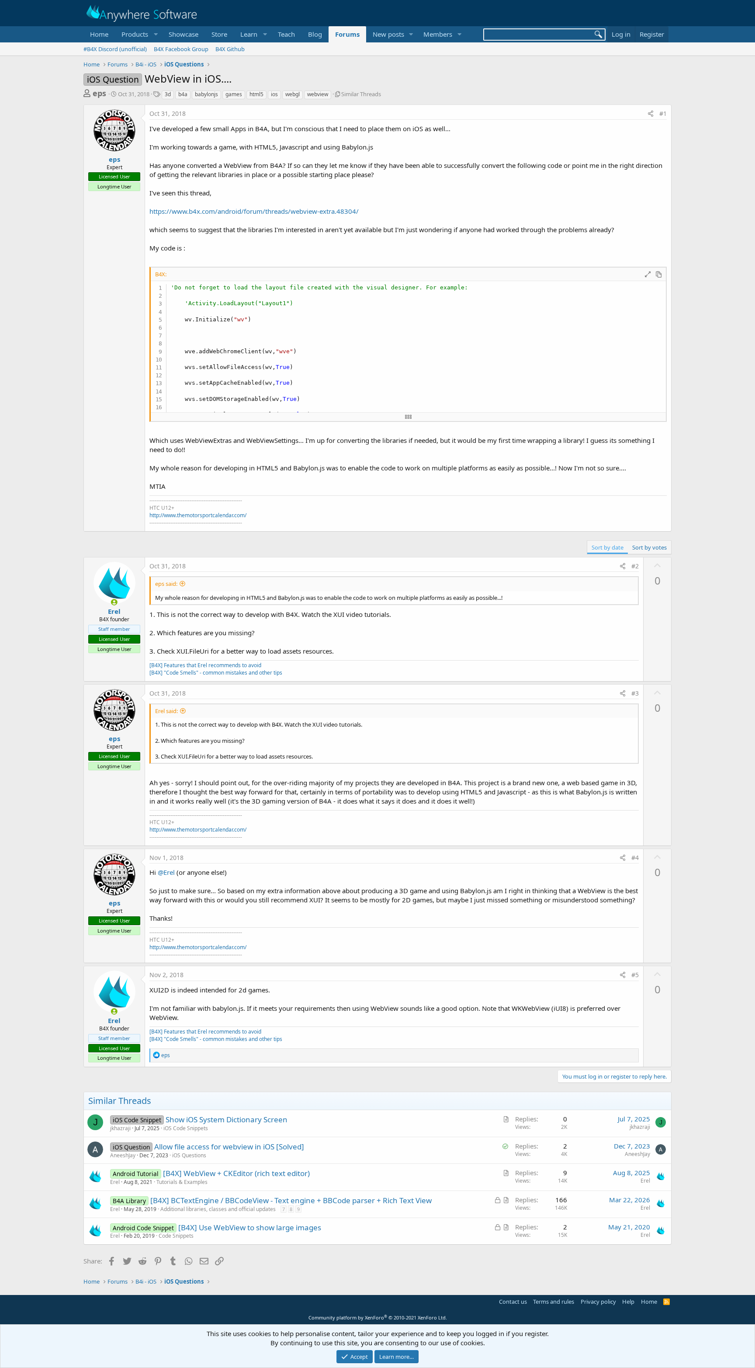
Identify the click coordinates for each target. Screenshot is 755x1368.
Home (99, 34)
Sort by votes (649, 547)
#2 (635, 566)
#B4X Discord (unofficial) (115, 49)
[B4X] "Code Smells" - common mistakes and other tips (215, 672)
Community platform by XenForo (377, 1317)
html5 (256, 94)
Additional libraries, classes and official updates (218, 1209)
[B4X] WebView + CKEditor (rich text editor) (236, 1173)
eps (99, 93)
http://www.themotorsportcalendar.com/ (197, 515)
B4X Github (230, 49)
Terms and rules (553, 1301)
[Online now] (114, 602)
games (233, 94)
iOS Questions (189, 1155)
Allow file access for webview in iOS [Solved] (229, 1147)
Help (628, 1301)
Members (437, 34)
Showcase (183, 34)
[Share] (650, 113)
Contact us (513, 1301)
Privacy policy (598, 1301)
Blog (315, 34)
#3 (635, 693)
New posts (388, 34)
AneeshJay (122, 1155)
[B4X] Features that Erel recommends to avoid (205, 665)
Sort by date (607, 547)
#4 (635, 857)
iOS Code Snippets (185, 1128)
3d (168, 94)
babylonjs (206, 94)
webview (317, 94)
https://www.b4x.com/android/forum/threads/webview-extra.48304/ (254, 211)
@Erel (166, 872)
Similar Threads (361, 94)
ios (274, 94)
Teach (286, 34)
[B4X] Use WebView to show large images (249, 1227)
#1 (663, 113)
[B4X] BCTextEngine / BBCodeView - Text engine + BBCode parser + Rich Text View (291, 1200)
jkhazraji (120, 1128)
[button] (138, 34)
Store (219, 34)
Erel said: (166, 711)
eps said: (166, 584)
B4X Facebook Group (181, 49)
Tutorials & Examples (182, 1182)
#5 (635, 975)
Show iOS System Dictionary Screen (226, 1119)
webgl (292, 94)
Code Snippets (176, 1235)
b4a (182, 94)
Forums (347, 34)
